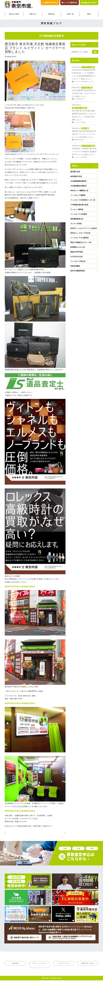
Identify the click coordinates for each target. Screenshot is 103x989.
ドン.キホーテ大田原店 (78, 214)
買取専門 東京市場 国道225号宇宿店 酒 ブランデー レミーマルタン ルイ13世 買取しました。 (84, 134)
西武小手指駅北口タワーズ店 (80, 242)
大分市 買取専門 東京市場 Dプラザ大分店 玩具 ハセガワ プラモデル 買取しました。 (84, 93)
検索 (95, 52)
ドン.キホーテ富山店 (77, 261)
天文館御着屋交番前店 (78, 181)
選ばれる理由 (14, 14)
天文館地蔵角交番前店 (78, 186)
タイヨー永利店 (76, 223)
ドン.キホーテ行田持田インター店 (82, 200)
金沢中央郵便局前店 (77, 271)
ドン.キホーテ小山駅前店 (79, 238)
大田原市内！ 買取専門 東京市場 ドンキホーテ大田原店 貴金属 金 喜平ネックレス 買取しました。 (84, 151)
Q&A (89, 14)
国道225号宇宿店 (76, 252)
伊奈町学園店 (75, 266)
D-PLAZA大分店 (76, 257)
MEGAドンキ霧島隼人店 (79, 190)
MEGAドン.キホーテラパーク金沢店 (83, 228)
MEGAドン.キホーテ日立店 (80, 233)
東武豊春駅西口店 (76, 219)
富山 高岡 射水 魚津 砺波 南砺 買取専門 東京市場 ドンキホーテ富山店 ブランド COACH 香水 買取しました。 (84, 113)
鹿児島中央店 (75, 172)
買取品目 (51, 14)
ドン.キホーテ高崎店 (77, 195)
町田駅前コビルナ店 (77, 247)
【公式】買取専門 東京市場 (19, 5)
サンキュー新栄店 (76, 209)
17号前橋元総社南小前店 (79, 205)
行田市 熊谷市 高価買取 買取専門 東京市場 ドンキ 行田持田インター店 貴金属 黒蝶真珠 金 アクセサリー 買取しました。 (84, 74)
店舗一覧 (70, 14)
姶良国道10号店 (76, 176)
